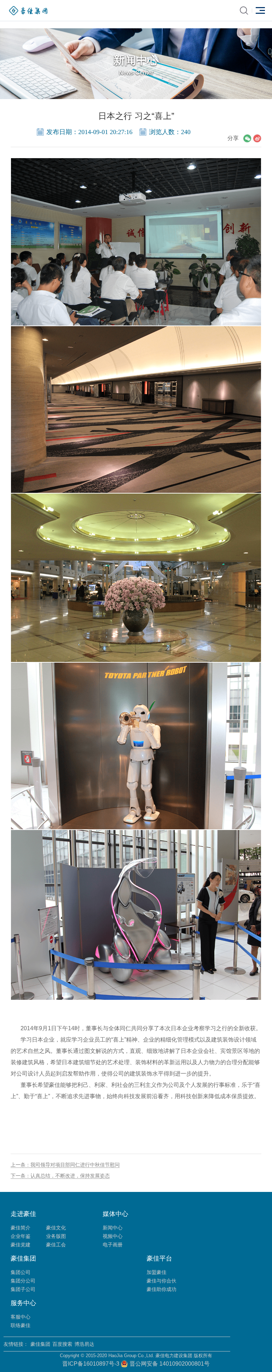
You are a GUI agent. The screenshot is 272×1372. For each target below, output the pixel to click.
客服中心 (20, 1317)
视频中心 (113, 1236)
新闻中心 (113, 1227)
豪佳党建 (20, 1244)
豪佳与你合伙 (161, 1281)
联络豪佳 (20, 1325)
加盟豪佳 (156, 1272)
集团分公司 (23, 1281)
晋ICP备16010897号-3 (91, 1364)
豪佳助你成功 (161, 1289)
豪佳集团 (40, 1344)
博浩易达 (84, 1344)
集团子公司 (23, 1289)
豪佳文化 (56, 1227)
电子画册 (113, 1244)
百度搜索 (62, 1344)
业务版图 (56, 1236)
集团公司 (20, 1272)
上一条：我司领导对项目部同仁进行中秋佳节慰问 (65, 1165)
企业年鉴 (20, 1236)
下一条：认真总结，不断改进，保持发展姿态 (60, 1175)
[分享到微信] (247, 138)
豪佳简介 (20, 1227)
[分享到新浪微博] (257, 138)
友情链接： (16, 1344)
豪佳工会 (56, 1244)
